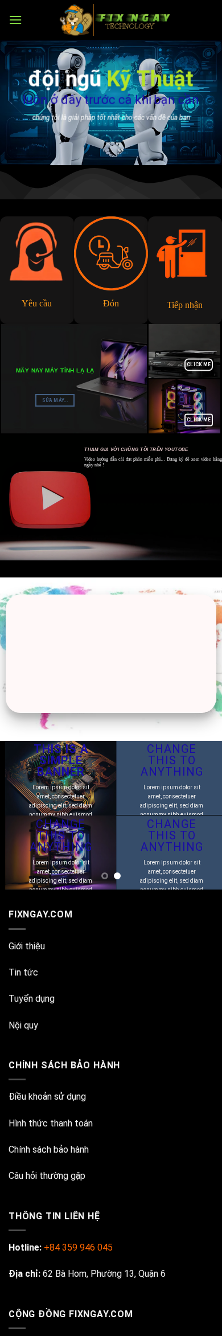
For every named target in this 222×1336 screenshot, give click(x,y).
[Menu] (15, 20)
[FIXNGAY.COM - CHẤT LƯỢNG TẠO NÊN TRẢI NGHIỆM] (116, 20)
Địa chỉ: (24, 1273)
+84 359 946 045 (78, 1247)
